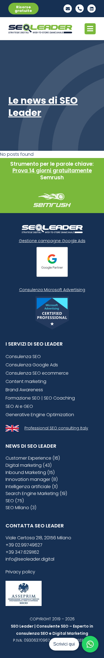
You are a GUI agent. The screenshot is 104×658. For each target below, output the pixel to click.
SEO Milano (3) (21, 507)
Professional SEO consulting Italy (56, 428)
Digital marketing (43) (29, 465)
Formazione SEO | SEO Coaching (40, 398)
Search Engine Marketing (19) (36, 493)
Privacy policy (20, 572)
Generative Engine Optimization (40, 414)
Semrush (52, 177)
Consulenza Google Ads (32, 365)
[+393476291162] (79, 8)
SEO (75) (15, 501)
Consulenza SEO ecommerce (37, 373)
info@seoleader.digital (30, 559)
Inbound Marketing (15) (30, 472)
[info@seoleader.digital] (68, 8)
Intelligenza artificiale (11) (32, 486)
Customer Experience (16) (33, 458)
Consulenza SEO (23, 356)
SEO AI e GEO (19, 406)
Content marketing (26, 381)
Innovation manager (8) (32, 479)
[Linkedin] (91, 8)
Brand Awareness (24, 390)
